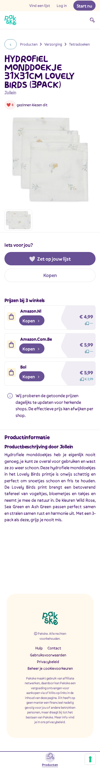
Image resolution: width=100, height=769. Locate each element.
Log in (62, 5)
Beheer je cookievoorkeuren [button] (50, 668)
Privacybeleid (48, 661)
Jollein (10, 92)
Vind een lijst (39, 5)
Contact (54, 648)
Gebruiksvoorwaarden (48, 654)
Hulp (39, 648)
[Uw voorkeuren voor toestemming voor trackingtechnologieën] (90, 759)
